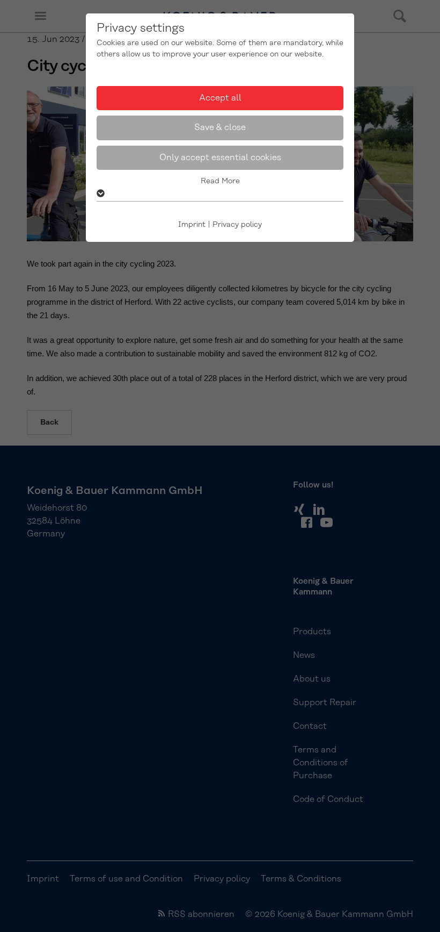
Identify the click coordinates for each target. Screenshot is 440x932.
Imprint (192, 224)
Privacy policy (237, 224)
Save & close (220, 127)
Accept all (220, 98)
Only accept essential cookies (220, 157)
